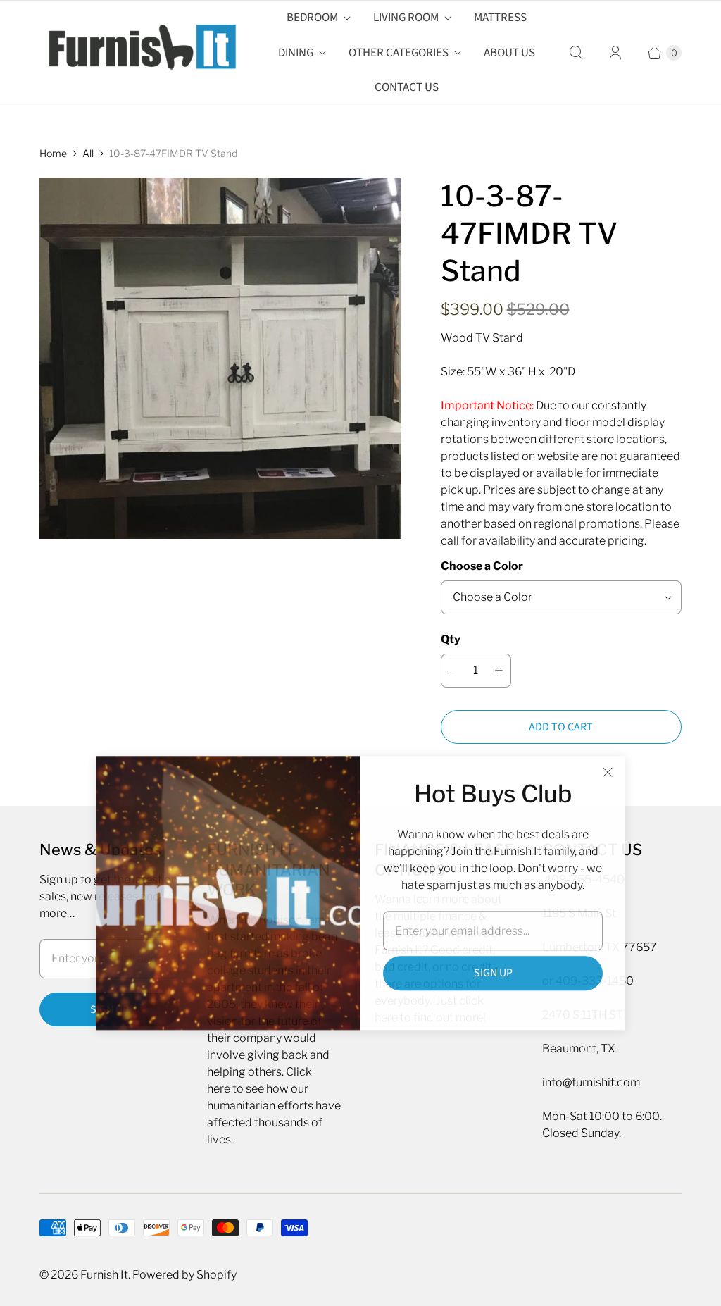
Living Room (406, 17)
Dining (295, 52)
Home (53, 153)
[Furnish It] (138, 53)
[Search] (576, 53)
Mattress (500, 17)
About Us (509, 52)
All (88, 153)
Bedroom (312, 17)
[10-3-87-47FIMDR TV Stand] (220, 359)
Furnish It (104, 1274)
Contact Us (407, 87)
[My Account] (615, 53)
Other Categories (399, 52)
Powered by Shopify (184, 1274)
